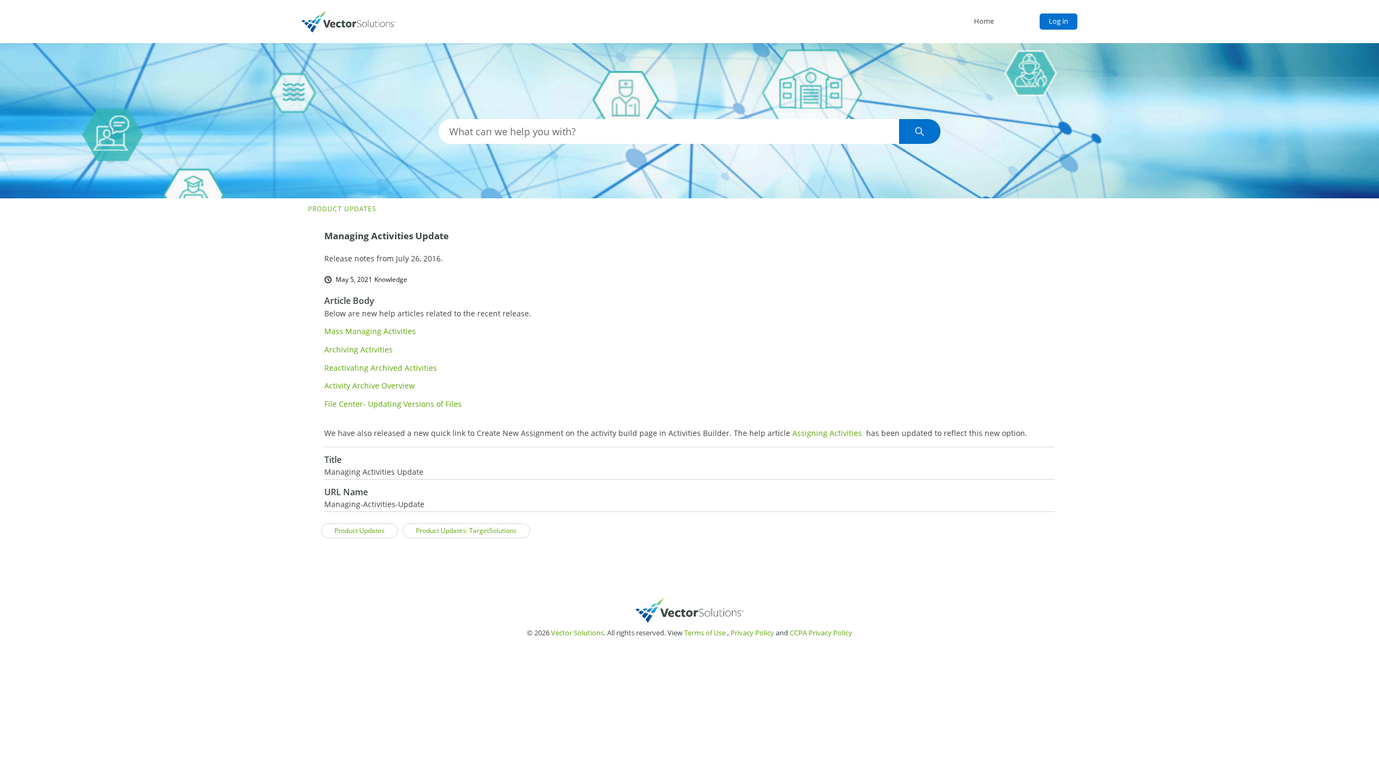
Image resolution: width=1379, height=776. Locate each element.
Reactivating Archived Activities (380, 368)
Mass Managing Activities (370, 331)
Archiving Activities (358, 349)
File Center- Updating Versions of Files (393, 404)
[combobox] (668, 131)
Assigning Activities (827, 433)
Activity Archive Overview (369, 385)
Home (984, 21)
